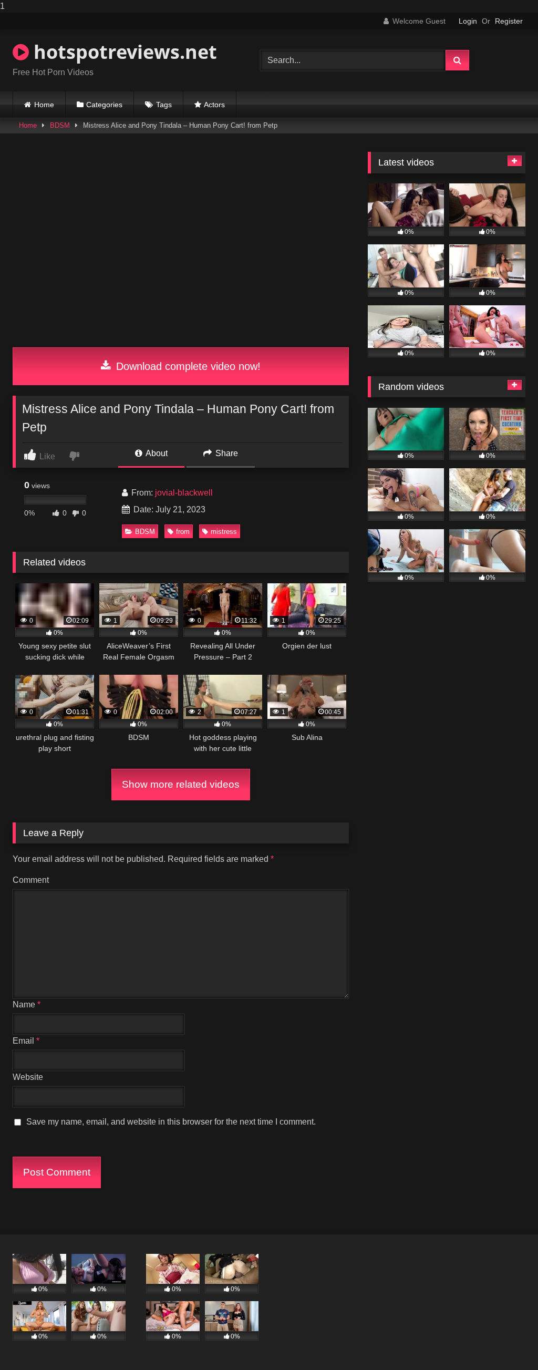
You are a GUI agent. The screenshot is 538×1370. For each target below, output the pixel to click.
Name (26, 1004)
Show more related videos (181, 784)
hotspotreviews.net (123, 52)
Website (28, 1077)
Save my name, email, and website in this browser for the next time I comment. (171, 1121)
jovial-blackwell (184, 492)
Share (225, 453)
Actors (214, 104)
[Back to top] (505, 1341)
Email (26, 1040)
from (183, 531)
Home (44, 104)
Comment (31, 879)
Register (509, 21)
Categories (104, 104)
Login (468, 21)
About (156, 453)
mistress (224, 531)
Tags (164, 104)
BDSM (60, 125)
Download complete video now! (187, 366)
